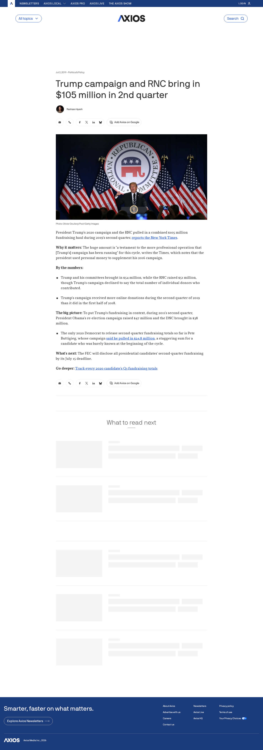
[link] (60, 122)
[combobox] (55, 3)
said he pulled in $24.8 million (130, 338)
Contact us (168, 724)
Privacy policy (226, 706)
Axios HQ (198, 718)
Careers (167, 718)
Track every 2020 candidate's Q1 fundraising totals (116, 368)
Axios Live (97, 3)
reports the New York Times (154, 238)
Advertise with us (171, 712)
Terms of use (225, 712)
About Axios (169, 706)
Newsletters (29, 3)
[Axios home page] (11, 3)
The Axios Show (120, 3)
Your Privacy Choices (230, 718)
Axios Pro (78, 3)
